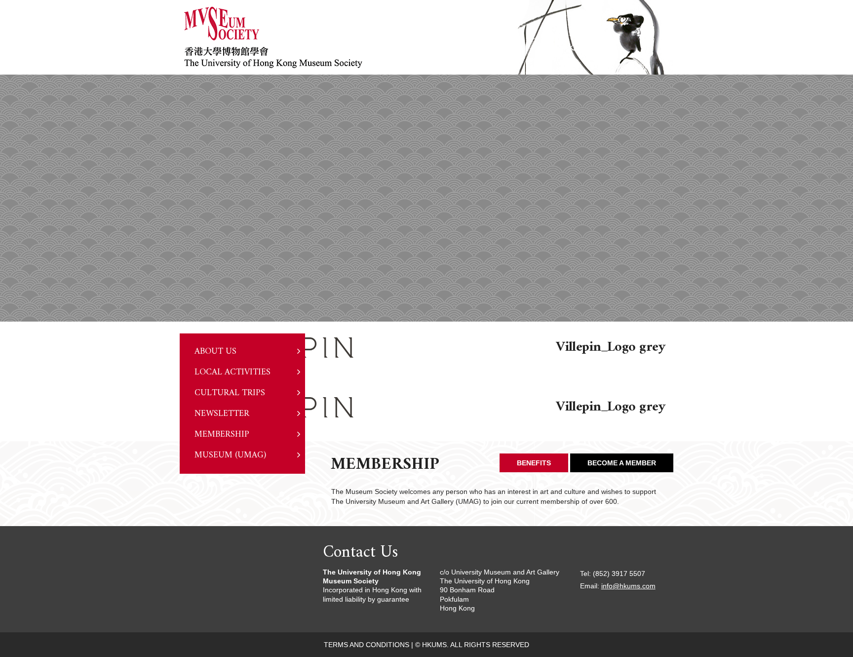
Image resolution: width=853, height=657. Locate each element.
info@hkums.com (628, 586)
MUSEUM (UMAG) (230, 455)
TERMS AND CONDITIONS (366, 645)
